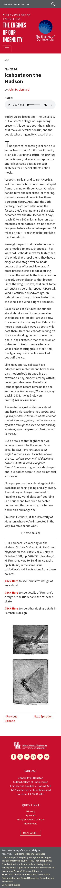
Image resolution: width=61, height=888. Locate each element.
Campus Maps (9, 857)
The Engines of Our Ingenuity (14, 32)
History (30, 811)
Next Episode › (43, 716)
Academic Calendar (35, 853)
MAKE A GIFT (30, 832)
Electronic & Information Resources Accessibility (26, 874)
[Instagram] (33, 757)
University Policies (11, 884)
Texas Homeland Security (14, 860)
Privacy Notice (9, 867)
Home (6, 60)
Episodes (30, 815)
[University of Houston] (15, 4)
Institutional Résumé (12, 871)
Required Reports (32, 871)
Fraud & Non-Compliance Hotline (18, 864)
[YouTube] (46, 757)
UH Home (19, 853)
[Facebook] (13, 757)
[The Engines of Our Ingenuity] (46, 29)
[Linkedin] (40, 757)
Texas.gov (46, 857)
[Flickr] (27, 757)
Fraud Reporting (43, 860)
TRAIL (31, 860)
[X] (20, 757)
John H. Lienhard (18, 89)
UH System (34, 857)
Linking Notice (43, 864)
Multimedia (30, 823)
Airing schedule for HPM (30, 819)
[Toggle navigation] (7, 48)
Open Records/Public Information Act (36, 867)
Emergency (22, 857)
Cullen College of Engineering (16, 17)
